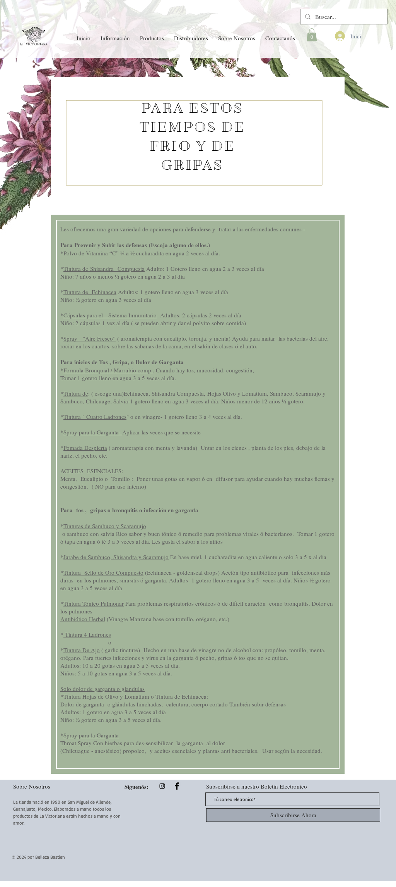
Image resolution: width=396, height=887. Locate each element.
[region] (198, 141)
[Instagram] (162, 786)
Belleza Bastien (50, 857)
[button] (115, 34)
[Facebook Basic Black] (177, 786)
